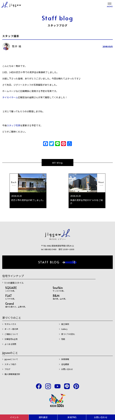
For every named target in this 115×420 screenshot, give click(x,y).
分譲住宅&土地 (11, 339)
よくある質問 (10, 344)
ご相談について (11, 334)
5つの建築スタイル (14, 282)
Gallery (64, 329)
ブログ (7, 369)
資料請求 (43, 417)
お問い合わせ (100, 417)
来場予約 (71, 417)
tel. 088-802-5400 (48, 249)
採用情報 (65, 359)
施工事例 (65, 324)
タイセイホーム (10, 97)
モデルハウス (10, 324)
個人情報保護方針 (12, 374)
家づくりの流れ (68, 334)
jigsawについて (11, 359)
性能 (63, 339)
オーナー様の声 (11, 329)
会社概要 (65, 364)
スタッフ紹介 (10, 364)
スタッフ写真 (13, 125)
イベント (14, 417)
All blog (57, 162)
